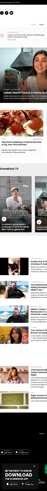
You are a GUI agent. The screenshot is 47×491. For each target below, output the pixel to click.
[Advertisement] (37, 246)
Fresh (41, 24)
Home (33, 24)
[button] (2, 35)
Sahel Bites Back (13, 32)
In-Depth (6, 89)
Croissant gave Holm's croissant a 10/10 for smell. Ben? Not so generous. (15, 227)
